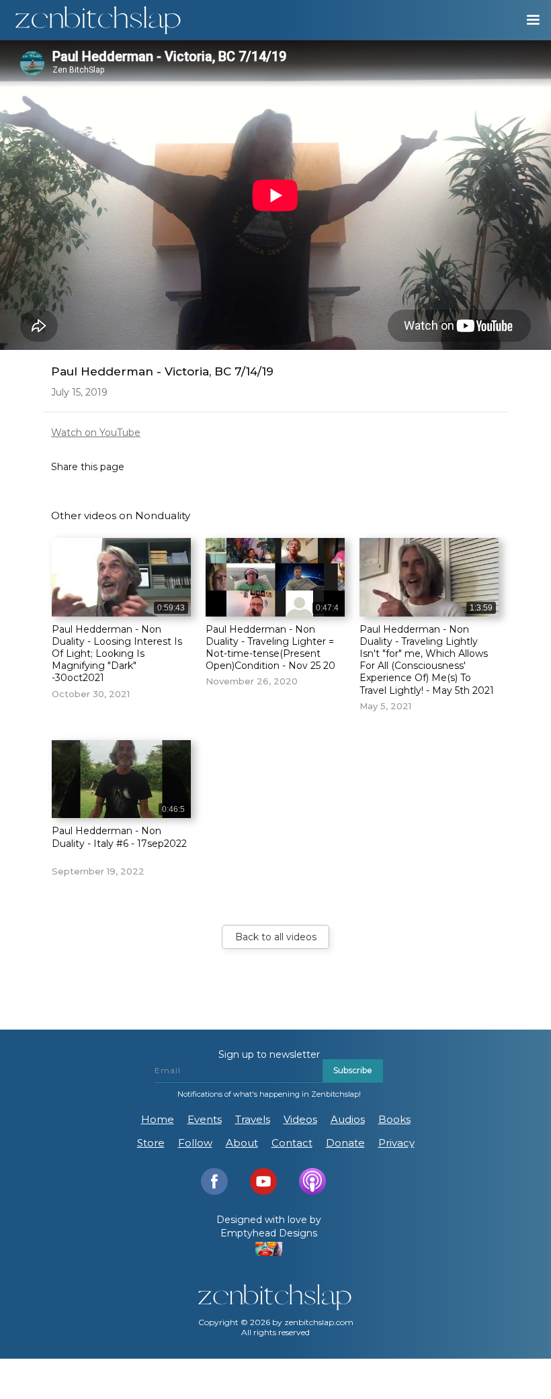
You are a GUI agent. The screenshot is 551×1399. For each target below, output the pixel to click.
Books (394, 1119)
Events (204, 1119)
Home (157, 1119)
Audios (348, 1119)
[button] (527, 20)
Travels (252, 1119)
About (242, 1143)
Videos (300, 1119)
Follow (195, 1143)
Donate (345, 1143)
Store (151, 1143)
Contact (291, 1143)
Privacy (396, 1143)
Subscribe (352, 1070)
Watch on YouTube (95, 432)
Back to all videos (275, 937)
